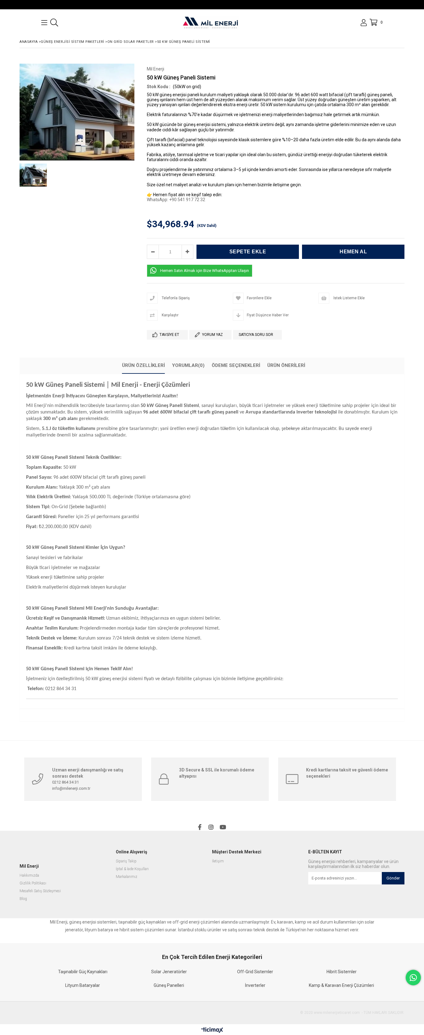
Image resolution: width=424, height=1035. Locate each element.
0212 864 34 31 (65, 782)
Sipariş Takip (126, 861)
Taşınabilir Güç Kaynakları (82, 971)
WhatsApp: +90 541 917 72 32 (176, 199)
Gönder (393, 878)
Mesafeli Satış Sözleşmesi (40, 891)
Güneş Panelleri (169, 985)
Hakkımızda (29, 876)
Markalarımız (126, 877)
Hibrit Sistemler (342, 971)
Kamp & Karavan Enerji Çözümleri (341, 985)
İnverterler (255, 985)
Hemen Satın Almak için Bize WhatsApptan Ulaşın (204, 270)
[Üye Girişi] (364, 22)
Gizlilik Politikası (33, 883)
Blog (23, 899)
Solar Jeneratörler (169, 971)
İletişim (218, 861)
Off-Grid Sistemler (255, 971)
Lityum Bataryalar (82, 985)
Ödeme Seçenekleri (236, 365)
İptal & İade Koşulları (132, 869)
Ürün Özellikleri (143, 365)
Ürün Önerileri (286, 365)
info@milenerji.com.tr (71, 788)
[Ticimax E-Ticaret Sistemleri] (212, 1030)
